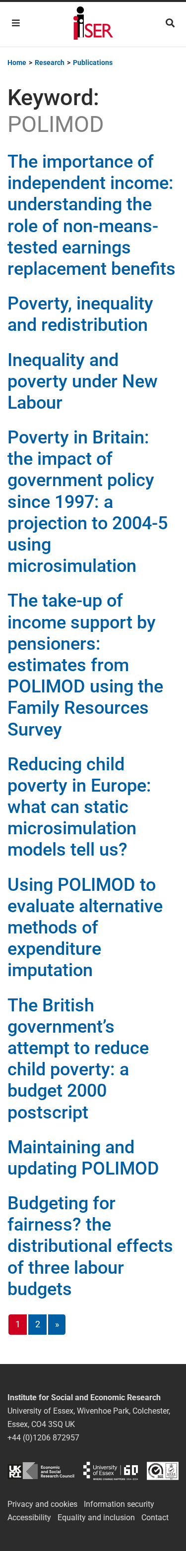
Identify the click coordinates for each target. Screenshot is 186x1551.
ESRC (40, 1471)
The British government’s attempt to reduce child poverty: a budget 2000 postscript (78, 1059)
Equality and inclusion (96, 1517)
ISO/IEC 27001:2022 (163, 1471)
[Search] (170, 23)
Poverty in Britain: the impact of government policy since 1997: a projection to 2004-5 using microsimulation (87, 501)
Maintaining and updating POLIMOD (83, 1158)
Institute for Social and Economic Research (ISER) (93, 24)
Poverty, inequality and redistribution (80, 314)
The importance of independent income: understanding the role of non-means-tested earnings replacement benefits (91, 215)
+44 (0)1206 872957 (43, 1437)
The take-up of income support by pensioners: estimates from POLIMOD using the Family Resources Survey (85, 665)
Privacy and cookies (42, 1504)
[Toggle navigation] (15, 23)
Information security (119, 1504)
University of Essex (110, 1471)
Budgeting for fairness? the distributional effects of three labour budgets (90, 1246)
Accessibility (29, 1517)
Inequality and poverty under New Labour (82, 381)
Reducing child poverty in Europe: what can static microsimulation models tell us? (79, 807)
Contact (155, 1517)
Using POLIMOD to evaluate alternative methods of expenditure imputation (85, 927)
